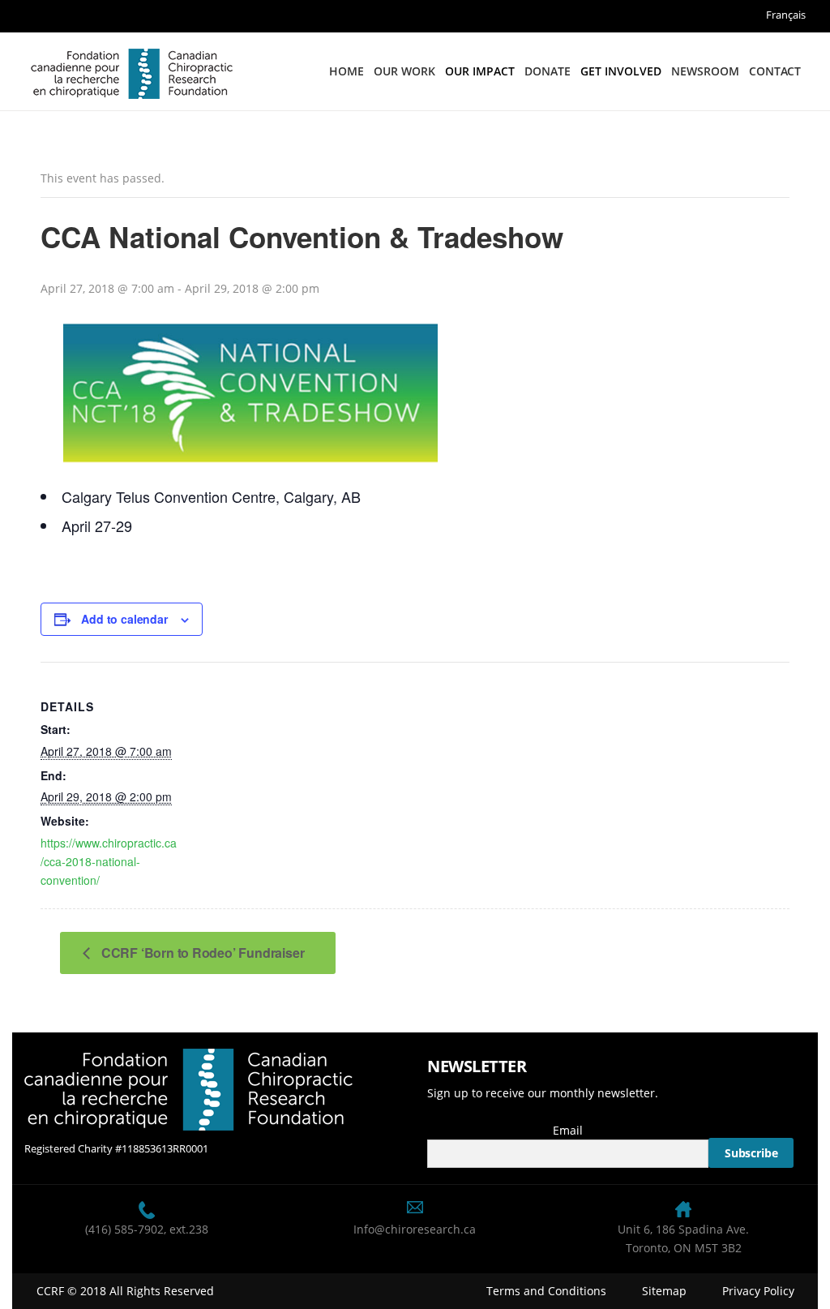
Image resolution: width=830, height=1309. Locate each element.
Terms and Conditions (546, 1290)
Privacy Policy (758, 1290)
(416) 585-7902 (124, 1229)
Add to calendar (124, 619)
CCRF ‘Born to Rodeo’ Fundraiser (201, 952)
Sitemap (664, 1290)
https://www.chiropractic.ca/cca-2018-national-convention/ (109, 861)
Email (568, 1130)
